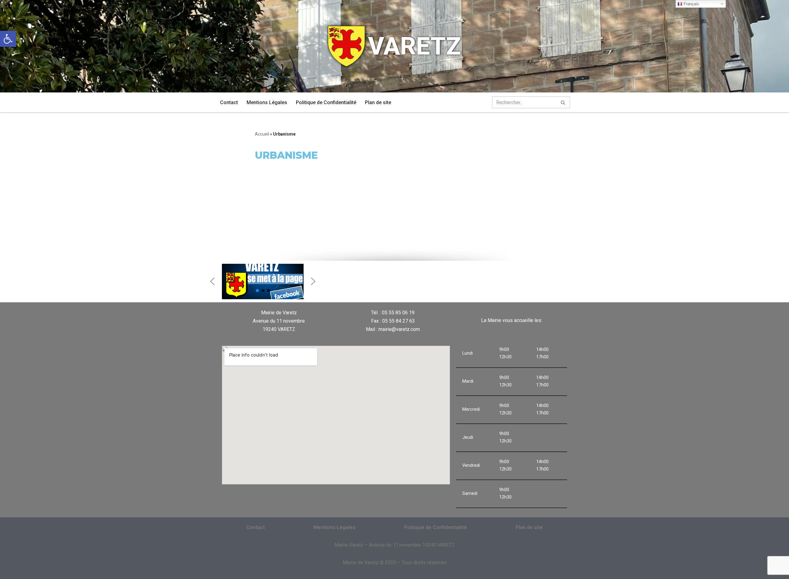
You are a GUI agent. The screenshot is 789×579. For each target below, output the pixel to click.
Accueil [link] (262, 134)
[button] (212, 281)
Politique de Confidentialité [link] (326, 102)
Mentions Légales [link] (267, 102)
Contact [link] (229, 102)
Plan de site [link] (378, 102)
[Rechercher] (563, 102)
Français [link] (690, 4)
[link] (8, 39)
